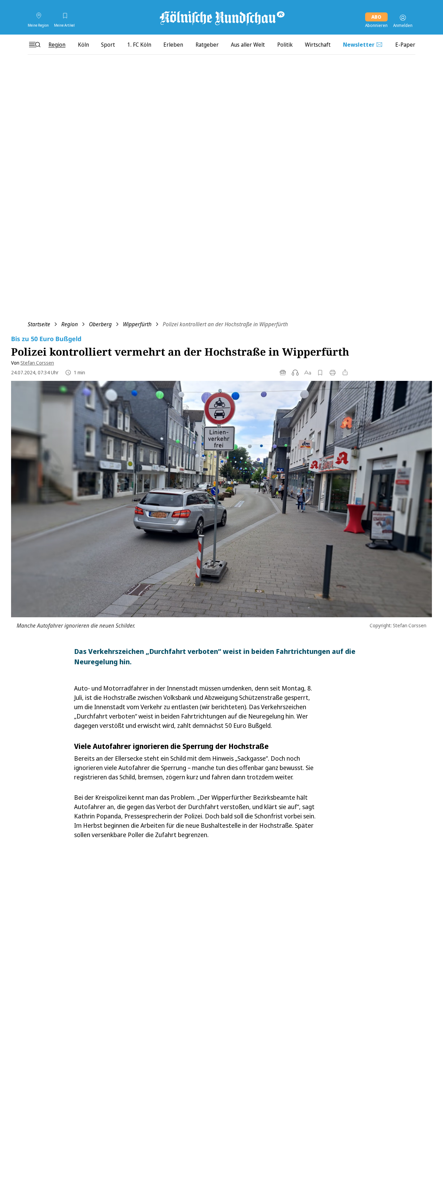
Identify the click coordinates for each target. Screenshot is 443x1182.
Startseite (39, 324)
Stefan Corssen (37, 362)
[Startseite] (221, 17)
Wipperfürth (137, 324)
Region (69, 324)
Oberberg (100, 324)
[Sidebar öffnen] (35, 44)
